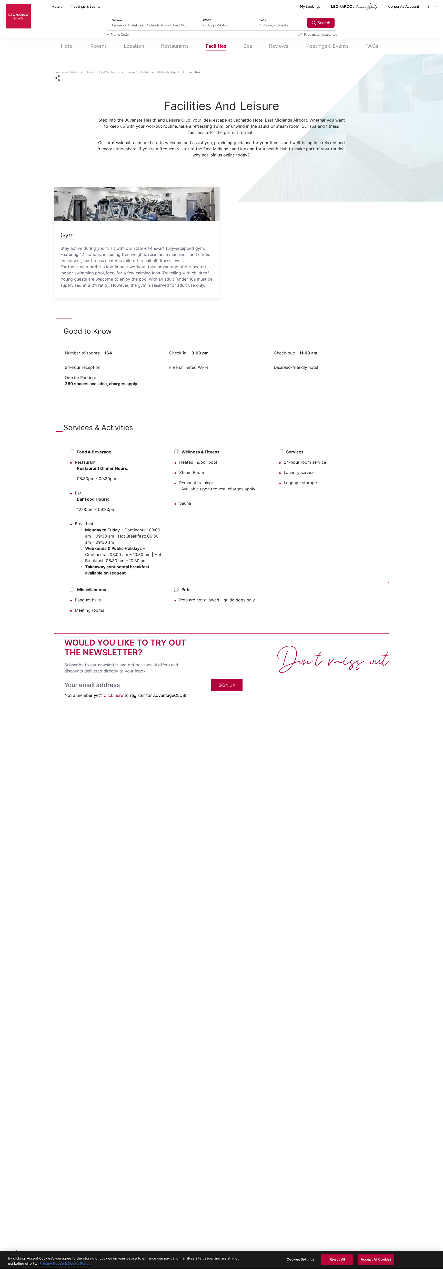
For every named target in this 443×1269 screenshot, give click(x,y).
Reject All (337, 1259)
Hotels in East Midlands (102, 72)
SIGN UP (227, 685)
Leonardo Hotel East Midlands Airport (153, 72)
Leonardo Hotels (66, 72)
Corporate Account (403, 6)
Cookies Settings (300, 1259)
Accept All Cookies (376, 1259)
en (429, 6)
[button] (137, 204)
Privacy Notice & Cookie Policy (64, 1263)
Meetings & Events (85, 6)
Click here (113, 695)
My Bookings (310, 6)
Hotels (57, 6)
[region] (221, 1260)
